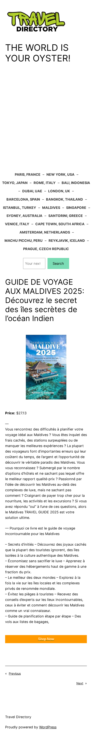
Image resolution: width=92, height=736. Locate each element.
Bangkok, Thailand (64, 199)
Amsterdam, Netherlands (44, 232)
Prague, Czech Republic (46, 249)
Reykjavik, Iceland (67, 240)
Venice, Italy (17, 224)
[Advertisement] (46, 120)
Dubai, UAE (32, 191)
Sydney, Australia (24, 216)
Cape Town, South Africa (60, 224)
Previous (15, 673)
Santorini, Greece (65, 216)
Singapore (76, 207)
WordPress (47, 727)
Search (58, 263)
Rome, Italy (45, 183)
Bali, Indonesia (76, 183)
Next (79, 683)
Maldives (51, 207)
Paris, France (27, 174)
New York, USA (60, 174)
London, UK (59, 191)
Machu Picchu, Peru (23, 240)
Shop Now (46, 639)
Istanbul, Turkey (19, 207)
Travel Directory (18, 717)
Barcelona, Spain (23, 199)
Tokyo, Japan (15, 183)
